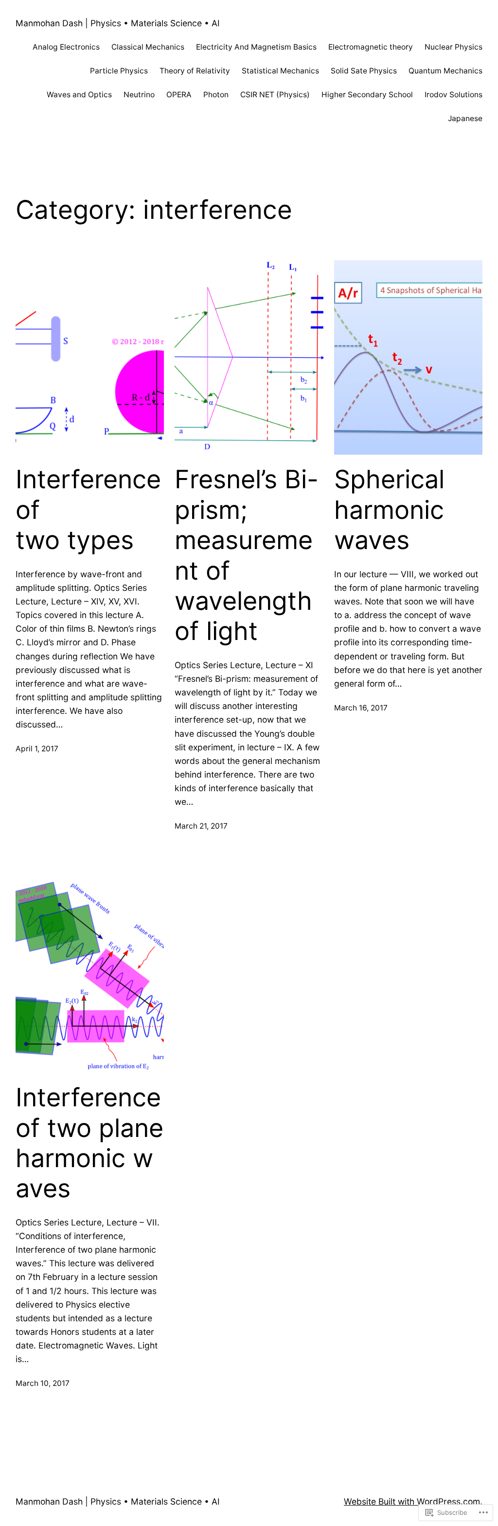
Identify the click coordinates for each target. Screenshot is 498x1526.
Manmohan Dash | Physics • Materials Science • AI (118, 23)
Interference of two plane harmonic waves (89, 1143)
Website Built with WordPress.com (412, 1501)
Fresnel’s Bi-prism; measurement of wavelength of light (247, 555)
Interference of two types (88, 509)
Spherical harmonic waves (389, 509)
